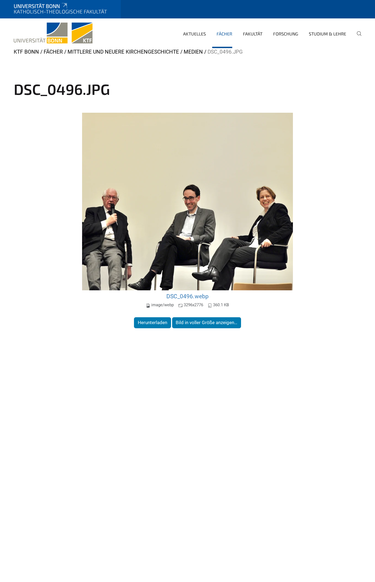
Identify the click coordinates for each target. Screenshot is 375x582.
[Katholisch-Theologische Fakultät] (53, 33)
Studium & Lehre (327, 33)
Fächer (224, 33)
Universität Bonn (37, 6)
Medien (193, 52)
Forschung (285, 33)
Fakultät (252, 33)
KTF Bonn (26, 52)
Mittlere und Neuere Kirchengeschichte (123, 52)
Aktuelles (194, 33)
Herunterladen (152, 322)
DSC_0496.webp (187, 296)
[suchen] (356, 37)
